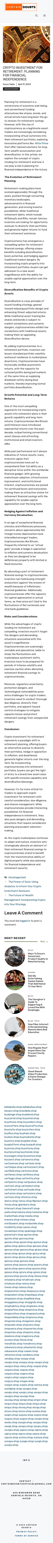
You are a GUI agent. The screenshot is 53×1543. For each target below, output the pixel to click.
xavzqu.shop (11, 1399)
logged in (25, 920)
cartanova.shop (30, 1159)
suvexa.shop (11, 1339)
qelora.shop (25, 1245)
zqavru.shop (27, 1429)
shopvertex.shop (33, 1328)
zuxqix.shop (11, 1444)
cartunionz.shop (32, 1193)
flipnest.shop (40, 1200)
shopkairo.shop (35, 1306)
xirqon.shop (40, 1399)
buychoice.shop (13, 1121)
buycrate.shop (12, 1129)
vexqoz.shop (11, 1366)
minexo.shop (27, 1219)
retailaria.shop (12, 1279)
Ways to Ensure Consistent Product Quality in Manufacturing (38, 957)
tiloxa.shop (26, 1339)
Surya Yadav (9, 84)
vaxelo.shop (31, 1351)
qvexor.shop (11, 1264)
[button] (36, 15)
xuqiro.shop (11, 1414)
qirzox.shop (25, 1257)
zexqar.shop (25, 1422)
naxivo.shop (30, 1227)
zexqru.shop (40, 1426)
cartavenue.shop (14, 1163)
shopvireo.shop (13, 1332)
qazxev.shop (11, 1242)
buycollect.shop (32, 1121)
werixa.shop (41, 1384)
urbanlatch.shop (32, 1347)
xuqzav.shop (11, 1418)
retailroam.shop (31, 1279)
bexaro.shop (11, 1110)
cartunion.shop (13, 1193)
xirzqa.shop (39, 1407)
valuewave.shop (13, 1351)
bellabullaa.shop (32, 1106)
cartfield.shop (12, 1170)
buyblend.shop (30, 1114)
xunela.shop (39, 1411)
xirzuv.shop (25, 1411)
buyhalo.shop (27, 1133)
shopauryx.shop (35, 1291)
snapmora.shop (30, 1336)
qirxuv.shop (39, 1253)
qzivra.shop (26, 1272)
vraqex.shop (27, 1381)
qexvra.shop (27, 1249)
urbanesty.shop (13, 1347)
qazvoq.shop (26, 1238)
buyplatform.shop (14, 1144)
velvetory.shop (13, 1354)
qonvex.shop (27, 1260)
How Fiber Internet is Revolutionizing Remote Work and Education (38, 1028)
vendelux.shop (30, 1354)
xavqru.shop (26, 1392)
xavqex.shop (30, 1388)
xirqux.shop (39, 1403)
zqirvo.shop (25, 1433)
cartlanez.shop (13, 1174)
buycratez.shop (31, 1129)
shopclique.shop (33, 1294)
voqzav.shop (11, 1369)
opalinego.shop (33, 1230)
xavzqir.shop (27, 1396)
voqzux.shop (11, 1381)
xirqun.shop (11, 1403)
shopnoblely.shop (14, 1317)
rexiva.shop (28, 1283)
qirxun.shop (25, 1253)
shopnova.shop (34, 1317)
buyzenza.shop (32, 1155)
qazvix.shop (11, 1238)
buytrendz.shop (30, 1152)
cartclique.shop (13, 1167)
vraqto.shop (26, 1384)
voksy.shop (26, 1366)
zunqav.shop (11, 1441)
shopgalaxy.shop (14, 1302)
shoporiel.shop (12, 1321)
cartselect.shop (30, 1185)
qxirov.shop (25, 1268)
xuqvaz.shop (26, 1414)
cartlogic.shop (12, 1178)
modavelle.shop (34, 1223)
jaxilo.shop (10, 1212)
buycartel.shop (13, 1118)
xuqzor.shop (27, 1418)
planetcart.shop (13, 1234)
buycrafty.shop (34, 1125)
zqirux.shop (11, 1433)
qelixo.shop (11, 1245)
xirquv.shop (25, 1403)
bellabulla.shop (13, 1106)
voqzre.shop (27, 1373)
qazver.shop (31, 1234)
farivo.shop (25, 1200)
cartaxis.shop (33, 1163)
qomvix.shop (11, 1260)
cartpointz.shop (13, 1182)
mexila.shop (32, 1215)
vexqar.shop (28, 1358)
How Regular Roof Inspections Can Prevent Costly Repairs (37, 1052)
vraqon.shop (11, 1384)
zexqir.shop (11, 1426)
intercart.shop (12, 1208)
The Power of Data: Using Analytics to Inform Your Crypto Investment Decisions (22, 886)
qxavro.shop (41, 1264)
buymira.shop (12, 1140)
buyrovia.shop (12, 1148)
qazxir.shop (26, 1242)
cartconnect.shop (33, 1167)
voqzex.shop (11, 1373)
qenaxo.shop (40, 1245)
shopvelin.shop (13, 1324)
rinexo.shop (11, 1287)
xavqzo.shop (11, 1396)
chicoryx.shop (29, 1197)
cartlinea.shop (31, 1174)
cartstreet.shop (13, 1189)
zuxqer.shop (27, 1441)
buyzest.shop (12, 1159)
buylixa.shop (11, 1136)
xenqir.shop (26, 1399)
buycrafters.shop (14, 1125)
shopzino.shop (31, 1332)
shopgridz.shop (33, 1302)
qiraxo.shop (41, 1249)
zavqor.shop (41, 1418)
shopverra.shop (13, 1328)
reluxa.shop (41, 1276)
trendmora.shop (32, 1343)
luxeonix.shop (40, 1212)
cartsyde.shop (32, 1189)
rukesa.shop (26, 1287)
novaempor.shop (14, 1230)
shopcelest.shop (14, 1294)
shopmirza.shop (34, 1309)
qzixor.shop (39, 1272)
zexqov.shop (25, 1426)
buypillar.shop (29, 1140)
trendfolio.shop (13, 1343)
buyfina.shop (11, 1133)
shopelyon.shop (13, 1298)
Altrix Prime (41, 143)
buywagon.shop (13, 1155)
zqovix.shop (11, 1437)
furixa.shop (11, 1204)
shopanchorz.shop (15, 1291)
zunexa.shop (41, 1437)
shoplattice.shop (14, 1309)
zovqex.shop (11, 1429)
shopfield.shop (31, 1298)
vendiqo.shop (12, 1358)
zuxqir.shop (41, 1441)
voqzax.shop (27, 1369)
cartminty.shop (30, 1178)
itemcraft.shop (31, 1208)
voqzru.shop (11, 1377)
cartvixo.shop (12, 1197)
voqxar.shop (40, 1366)
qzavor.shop (39, 1268)
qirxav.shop (11, 1253)
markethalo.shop (14, 1215)
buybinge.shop (12, 1114)
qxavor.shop (26, 1264)
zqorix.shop (39, 1433)
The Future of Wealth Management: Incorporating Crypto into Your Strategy (24, 900)
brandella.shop (28, 1110)
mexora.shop (12, 1219)
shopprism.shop (31, 1321)
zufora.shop (26, 1437)
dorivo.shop (11, 1200)
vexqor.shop (41, 1362)
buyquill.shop (33, 1144)
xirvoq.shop (25, 1407)
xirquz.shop (11, 1407)
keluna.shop (25, 1212)
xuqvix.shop (41, 1414)
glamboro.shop (27, 1204)
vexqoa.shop (26, 1362)
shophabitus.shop (14, 1306)
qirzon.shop (11, 1257)
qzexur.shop (11, 1272)
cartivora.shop (29, 1170)
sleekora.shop (12, 1336)
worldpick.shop (13, 1388)
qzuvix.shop (27, 1276)
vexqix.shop (11, 1362)
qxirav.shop (11, 1268)
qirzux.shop (39, 1257)
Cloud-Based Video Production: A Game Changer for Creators (38, 1075)
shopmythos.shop (14, 1313)
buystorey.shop (30, 1148)
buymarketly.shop (30, 1136)
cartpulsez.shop (33, 1182)
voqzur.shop (26, 1377)
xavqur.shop (41, 1392)
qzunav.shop (11, 1276)
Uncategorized (11, 89)
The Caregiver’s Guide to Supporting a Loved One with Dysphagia (36, 1004)
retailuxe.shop (12, 1283)
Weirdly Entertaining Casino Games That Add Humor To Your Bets (37, 981)
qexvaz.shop (11, 1249)
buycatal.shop (31, 1118)
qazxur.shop (40, 1242)
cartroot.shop (12, 1185)
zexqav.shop (40, 1422)
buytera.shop (12, 1152)
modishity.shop (13, 1227)
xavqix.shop (11, 1392)
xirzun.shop (11, 1411)
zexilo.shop (11, 1422)
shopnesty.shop (35, 1313)
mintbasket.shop (14, 1223)
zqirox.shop (41, 1429)
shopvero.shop (31, 1324)
